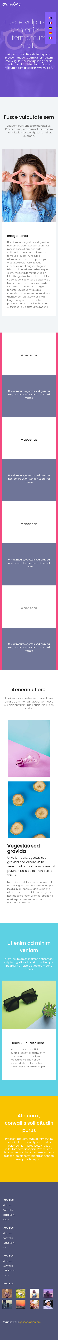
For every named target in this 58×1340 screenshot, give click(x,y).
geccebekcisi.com (30, 1322)
